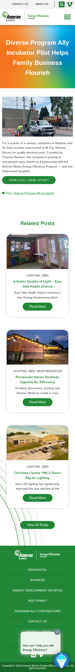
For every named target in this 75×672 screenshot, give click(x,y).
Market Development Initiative (37, 590)
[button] (67, 16)
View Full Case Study (29, 180)
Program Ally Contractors (37, 611)
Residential (37, 569)
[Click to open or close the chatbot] (61, 660)
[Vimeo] (69, 4)
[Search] (62, 4)
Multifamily (37, 600)
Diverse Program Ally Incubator (34, 193)
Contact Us (37, 621)
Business (37, 580)
